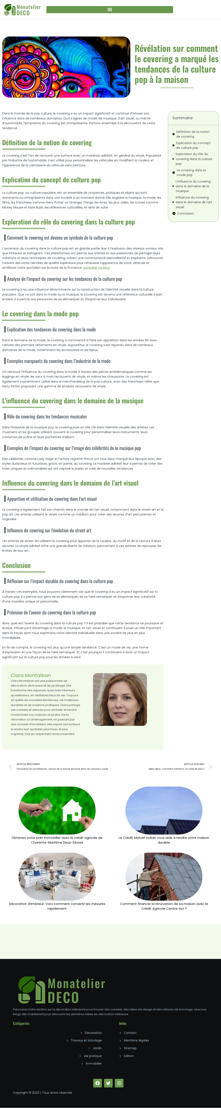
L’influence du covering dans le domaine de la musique (193, 186)
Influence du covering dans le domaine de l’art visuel (194, 202)
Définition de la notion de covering (193, 134)
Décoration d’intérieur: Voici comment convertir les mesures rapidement (57, 906)
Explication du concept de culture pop (193, 145)
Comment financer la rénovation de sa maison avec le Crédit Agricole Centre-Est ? (164, 906)
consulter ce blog (96, 267)
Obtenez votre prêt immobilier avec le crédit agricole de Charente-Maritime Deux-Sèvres (57, 840)
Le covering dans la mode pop (191, 172)
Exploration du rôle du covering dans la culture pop (194, 159)
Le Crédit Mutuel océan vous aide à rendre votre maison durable (164, 840)
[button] (109, 9)
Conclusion (185, 213)
